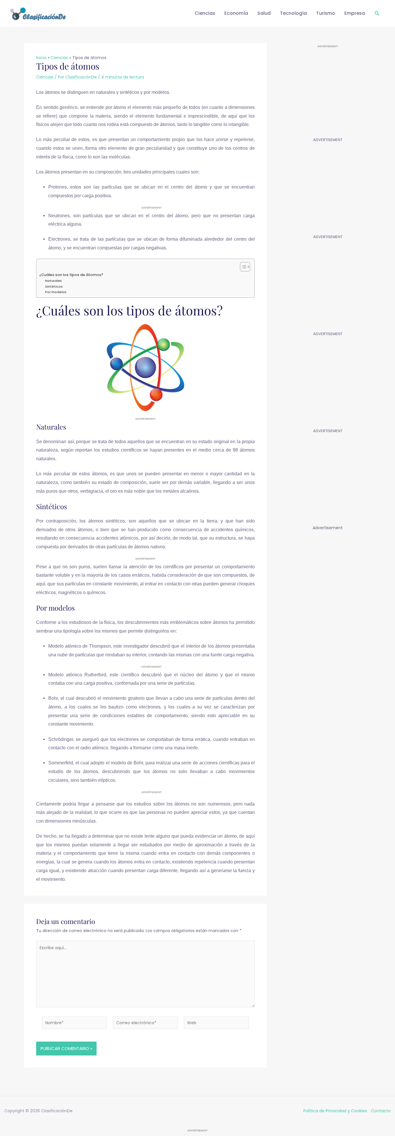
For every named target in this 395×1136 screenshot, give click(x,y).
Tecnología (293, 13)
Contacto (381, 1111)
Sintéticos (54, 286)
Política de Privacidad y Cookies (335, 1111)
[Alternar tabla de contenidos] (242, 267)
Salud (264, 13)
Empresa (354, 13)
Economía (236, 13)
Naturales (53, 280)
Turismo (325, 13)
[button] (377, 13)
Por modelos (56, 292)
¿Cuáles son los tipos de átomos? (71, 274)
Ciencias (205, 13)
